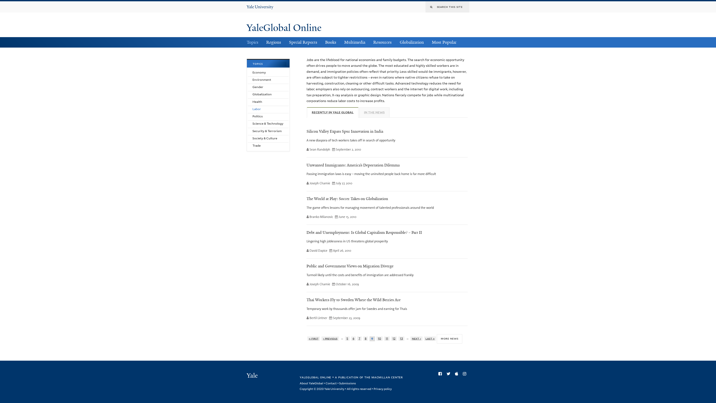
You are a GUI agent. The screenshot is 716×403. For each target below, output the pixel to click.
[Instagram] (465, 374)
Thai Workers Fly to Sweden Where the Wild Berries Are (354, 299)
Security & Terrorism (267, 131)
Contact (331, 383)
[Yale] (253, 376)
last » (430, 338)
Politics (257, 116)
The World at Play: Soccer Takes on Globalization (347, 198)
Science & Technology (267, 123)
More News (450, 338)
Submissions (347, 383)
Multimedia (354, 42)
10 (379, 338)
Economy (259, 72)
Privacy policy (383, 389)
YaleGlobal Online (283, 28)
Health (257, 102)
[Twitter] (449, 374)
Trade (256, 145)
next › (416, 338)
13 (401, 338)
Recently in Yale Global (335, 112)
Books (330, 42)
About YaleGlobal (311, 383)
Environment (261, 80)
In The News (374, 112)
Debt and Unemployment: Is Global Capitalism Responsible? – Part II (364, 232)
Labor (256, 109)
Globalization (412, 42)
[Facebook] (441, 374)
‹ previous (330, 338)
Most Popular (444, 42)
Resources (382, 42)
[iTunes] (457, 374)
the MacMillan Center (383, 377)
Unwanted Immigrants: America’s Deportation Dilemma (353, 165)
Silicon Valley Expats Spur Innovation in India (345, 131)
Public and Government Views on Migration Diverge (350, 266)
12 (393, 338)
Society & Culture (264, 138)
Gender (257, 87)
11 (387, 338)
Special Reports (303, 42)
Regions (273, 42)
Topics (252, 42)
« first (314, 338)
